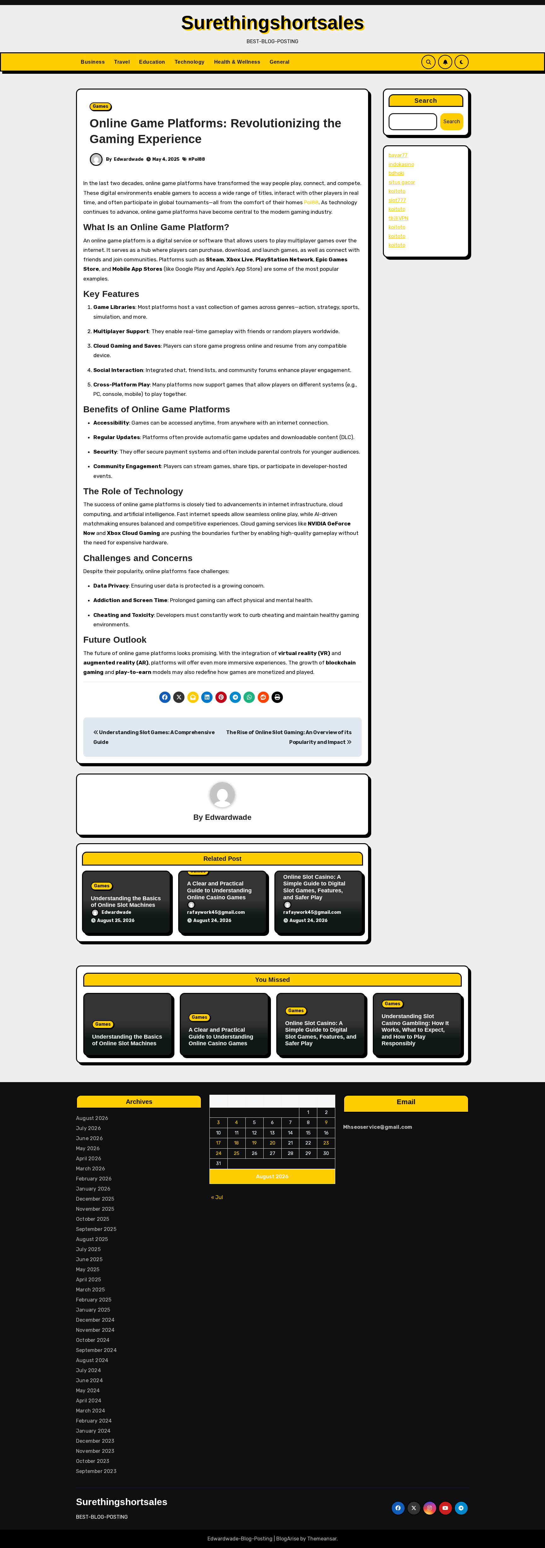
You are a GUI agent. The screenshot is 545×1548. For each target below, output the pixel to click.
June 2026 (89, 1138)
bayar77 (398, 155)
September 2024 (96, 1350)
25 (236, 1153)
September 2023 (96, 1471)
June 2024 (89, 1380)
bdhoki (396, 173)
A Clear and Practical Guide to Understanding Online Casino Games (219, 890)
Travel (122, 62)
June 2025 (89, 1259)
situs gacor (402, 182)
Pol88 (198, 159)
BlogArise (287, 1539)
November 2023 (95, 1451)
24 (218, 1153)
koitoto (397, 191)
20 (272, 1143)
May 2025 (88, 1270)
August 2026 (92, 1118)
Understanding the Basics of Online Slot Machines (126, 901)
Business (93, 62)
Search (425, 100)
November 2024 (95, 1330)
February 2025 (94, 1300)
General (280, 62)
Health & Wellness (237, 62)
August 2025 (92, 1239)
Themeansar (322, 1539)
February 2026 (94, 1179)
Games (100, 106)
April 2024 (88, 1401)
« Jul (217, 1197)
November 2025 (95, 1209)
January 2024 (93, 1431)
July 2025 (88, 1249)
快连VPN (398, 218)
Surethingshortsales (272, 22)
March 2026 (90, 1169)
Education (152, 62)
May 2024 (88, 1391)
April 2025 (88, 1280)
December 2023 (95, 1441)
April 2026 (88, 1159)
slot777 (397, 200)
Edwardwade (129, 159)
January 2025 (93, 1310)
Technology (190, 62)
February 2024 (94, 1421)
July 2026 (88, 1128)
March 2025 (90, 1290)
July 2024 (88, 1370)
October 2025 (92, 1219)
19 (254, 1143)
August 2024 (92, 1360)
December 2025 (95, 1199)
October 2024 (92, 1340)
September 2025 (96, 1229)
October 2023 (92, 1461)
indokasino (401, 164)
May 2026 (88, 1148)
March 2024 (90, 1411)
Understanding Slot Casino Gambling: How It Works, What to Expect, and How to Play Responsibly (415, 1029)
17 (218, 1143)
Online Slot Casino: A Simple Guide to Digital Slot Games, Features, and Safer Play (314, 887)
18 (236, 1143)
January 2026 (93, 1189)
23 (326, 1143)
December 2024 (95, 1320)
